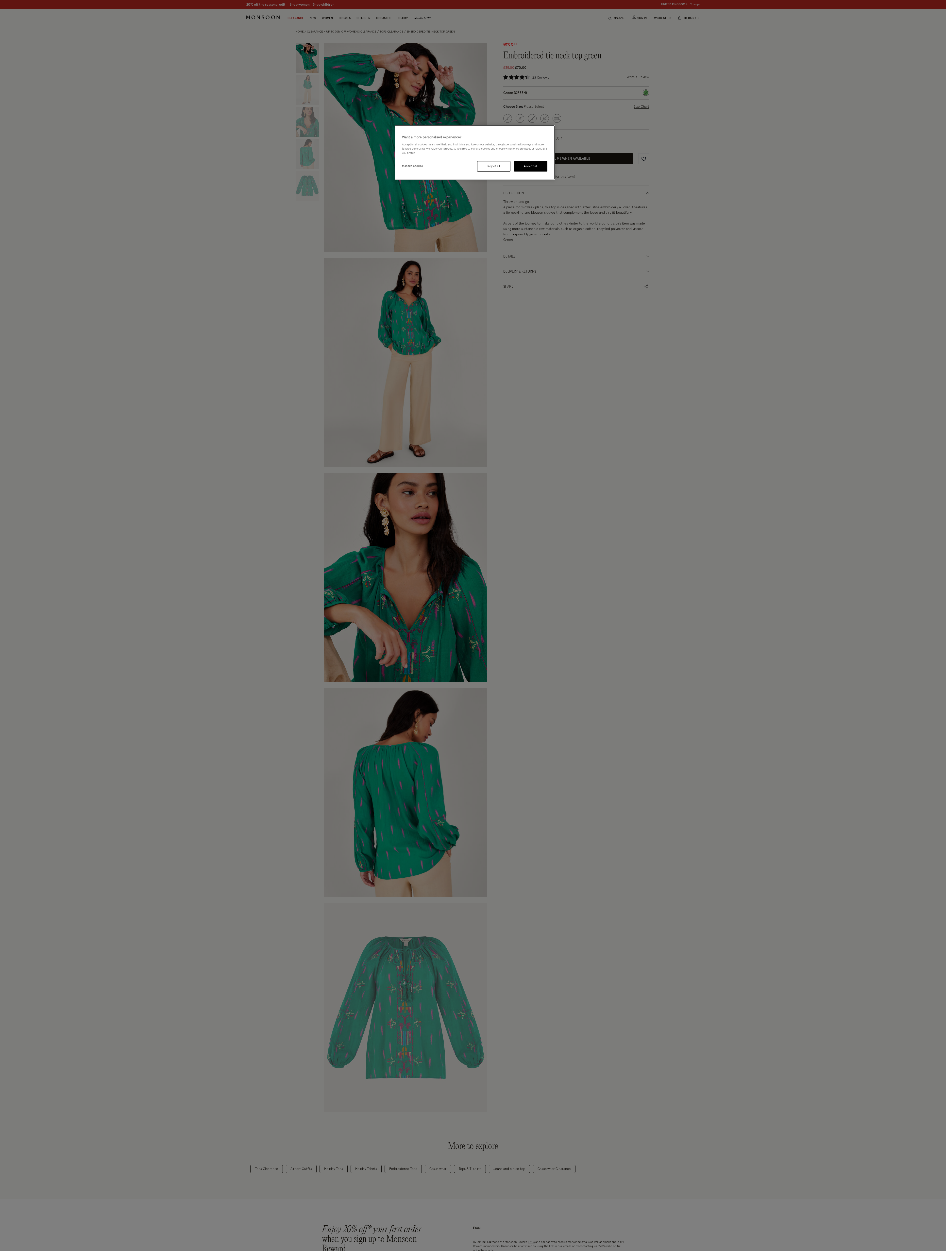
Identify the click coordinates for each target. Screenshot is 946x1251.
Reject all (494, 166)
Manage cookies (412, 165)
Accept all (531, 166)
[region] (475, 152)
